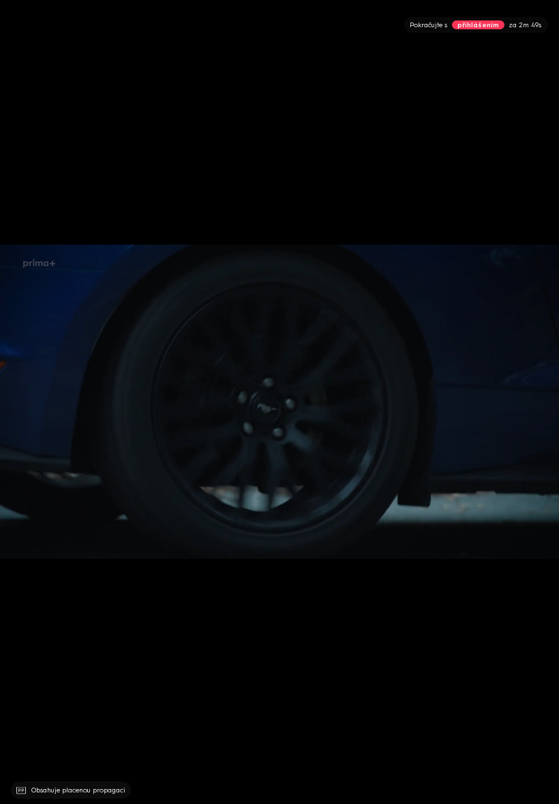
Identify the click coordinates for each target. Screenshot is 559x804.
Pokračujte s (475, 24)
